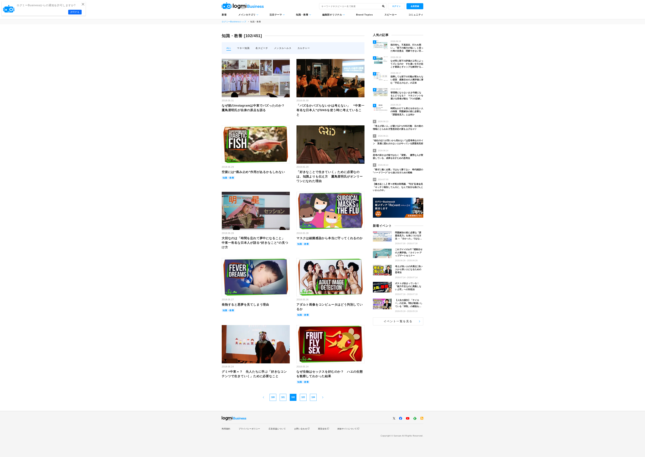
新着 (224, 14)
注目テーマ (276, 14)
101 (283, 397)
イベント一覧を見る (398, 321)
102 (293, 397)
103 (303, 397)
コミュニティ (415, 14)
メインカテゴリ (247, 14)
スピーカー (390, 14)
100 (273, 397)
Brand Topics (364, 14)
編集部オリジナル (332, 14)
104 (313, 397)
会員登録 (415, 6)
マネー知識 (243, 48)
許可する (75, 12)
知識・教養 (302, 14)
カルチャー (303, 48)
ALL (228, 48)
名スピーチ (261, 48)
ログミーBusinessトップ (234, 22)
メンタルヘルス (282, 48)
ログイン (396, 6)
